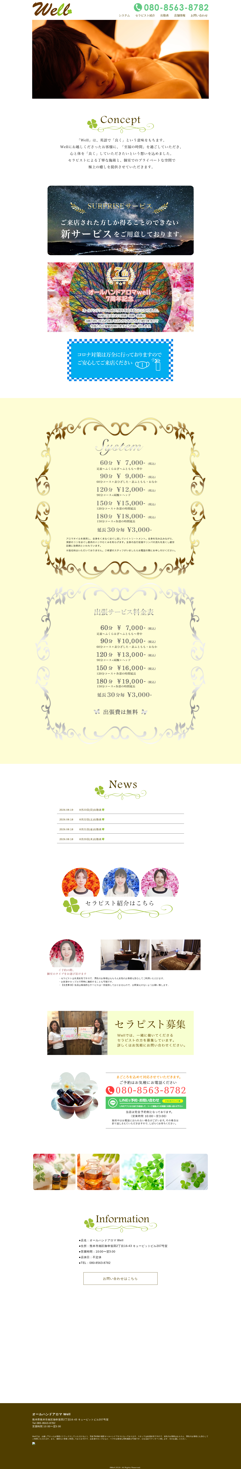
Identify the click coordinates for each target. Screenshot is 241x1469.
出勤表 (164, 15)
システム (124, 15)
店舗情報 (179, 15)
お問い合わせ (199, 15)
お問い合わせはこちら (120, 1278)
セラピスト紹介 (145, 15)
